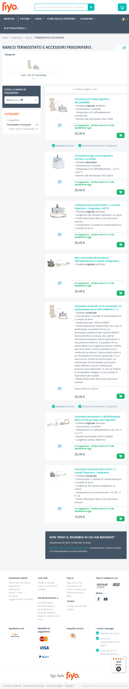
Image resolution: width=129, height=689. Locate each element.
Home (5, 37)
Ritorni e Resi (16, 592)
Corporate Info (74, 585)
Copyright (69, 685)
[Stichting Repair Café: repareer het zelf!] (102, 586)
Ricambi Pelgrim (46, 606)
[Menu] (124, 658)
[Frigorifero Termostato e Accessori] (36, 100)
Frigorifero (14, 120)
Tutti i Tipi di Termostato (24, 128)
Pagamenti (14, 585)
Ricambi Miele (45, 602)
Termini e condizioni (12, 685)
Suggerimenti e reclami (21, 599)
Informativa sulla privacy (33, 685)
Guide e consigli (46, 582)
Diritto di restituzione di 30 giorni (99, 145)
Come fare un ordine (20, 582)
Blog (69, 595)
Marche (9, 18)
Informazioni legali (54, 685)
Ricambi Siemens (47, 612)
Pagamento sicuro (65, 145)
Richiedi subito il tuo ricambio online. (69, 547)
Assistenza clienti (18, 577)
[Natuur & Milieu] (116, 584)
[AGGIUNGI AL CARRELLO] (121, 135)
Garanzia (13, 595)
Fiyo (23, 7)
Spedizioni (14, 589)
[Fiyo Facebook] (98, 599)
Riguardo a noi (74, 582)
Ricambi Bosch (45, 609)
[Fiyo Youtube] (105, 599)
